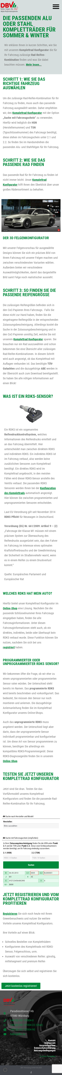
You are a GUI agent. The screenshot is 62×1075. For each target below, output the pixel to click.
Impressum (50, 1043)
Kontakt (52, 1040)
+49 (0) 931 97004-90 (22, 1029)
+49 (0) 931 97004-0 (22, 1020)
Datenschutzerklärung (45, 1048)
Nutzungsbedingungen (45, 1050)
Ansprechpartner (47, 1045)
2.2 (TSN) (36, 852)
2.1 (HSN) (7, 852)
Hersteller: (7, 821)
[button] (55, 6)
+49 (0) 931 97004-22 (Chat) (26, 1025)
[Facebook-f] (31, 1072)
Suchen (31, 865)
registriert (9, 647)
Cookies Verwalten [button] (48, 1056)
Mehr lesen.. (33, 64)
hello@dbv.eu (18, 1034)
